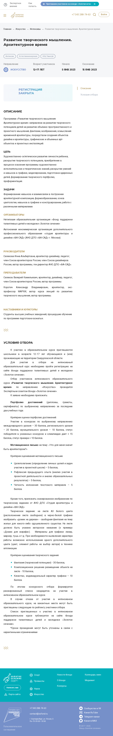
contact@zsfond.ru (39, 714)
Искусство (21, 29)
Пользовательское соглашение (13, 728)
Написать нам (12, 688)
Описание (85, 88)
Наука (37, 689)
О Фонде (61, 680)
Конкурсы (62, 686)
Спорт (37, 675)
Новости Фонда (64, 675)
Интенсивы (35, 29)
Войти (104, 14)
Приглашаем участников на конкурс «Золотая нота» (68, 4)
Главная (7, 29)
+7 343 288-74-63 (81, 14)
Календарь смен (93, 675)
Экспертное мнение (15, 4)
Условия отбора (89, 94)
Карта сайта (14, 694)
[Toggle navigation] (5, 15)
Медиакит (90, 680)
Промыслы (39, 681)
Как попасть (32, 4)
